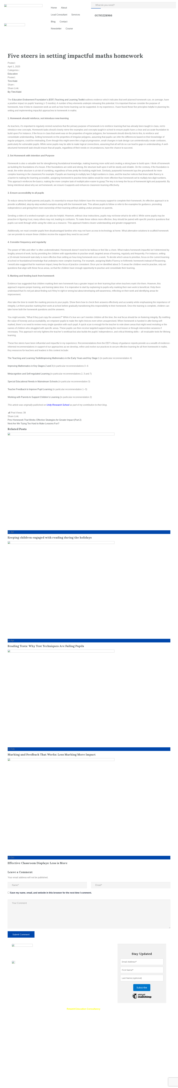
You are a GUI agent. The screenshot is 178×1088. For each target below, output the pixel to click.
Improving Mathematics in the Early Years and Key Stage (70, 358)
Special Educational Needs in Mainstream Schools (33, 381)
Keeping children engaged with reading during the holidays (50, 537)
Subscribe (142, 987)
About (64, 8)
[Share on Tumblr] (27, 88)
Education (13, 74)
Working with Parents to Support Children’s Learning (33, 397)
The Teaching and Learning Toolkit (25, 358)
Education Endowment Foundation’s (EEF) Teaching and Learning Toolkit (48, 99)
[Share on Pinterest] (31, 88)
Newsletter (56, 28)
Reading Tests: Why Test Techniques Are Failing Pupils (46, 646)
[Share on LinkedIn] (25, 88)
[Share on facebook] (20, 88)
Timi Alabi (12, 81)
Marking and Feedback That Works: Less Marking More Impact (52, 754)
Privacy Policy (67, 1053)
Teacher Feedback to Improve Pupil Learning (30, 389)
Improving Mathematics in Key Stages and (30, 366)
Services (75, 14)
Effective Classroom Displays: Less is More (37, 863)
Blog (53, 21)
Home (54, 8)
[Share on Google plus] (29, 88)
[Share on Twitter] (23, 88)
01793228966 (103, 15)
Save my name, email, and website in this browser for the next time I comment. (51, 893)
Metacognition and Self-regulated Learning (29, 374)
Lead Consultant (59, 14)
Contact (63, 21)
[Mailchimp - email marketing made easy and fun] (142, 995)
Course (69, 28)
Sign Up (17, 1082)
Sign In (25, 1082)
